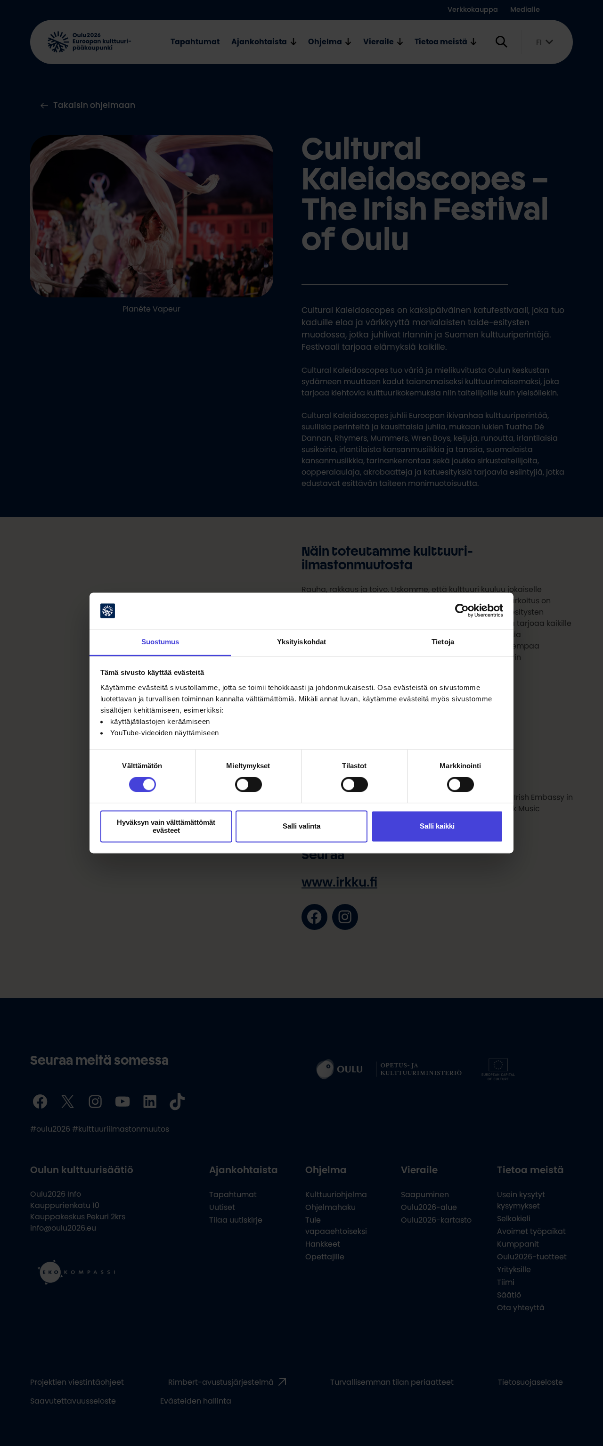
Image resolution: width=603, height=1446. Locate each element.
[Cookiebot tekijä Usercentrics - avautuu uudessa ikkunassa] (462, 611)
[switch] (248, 784)
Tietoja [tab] (443, 642)
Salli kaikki (437, 826)
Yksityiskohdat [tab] (301, 642)
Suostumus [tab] (160, 642)
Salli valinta (301, 826)
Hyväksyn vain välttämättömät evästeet (166, 826)
